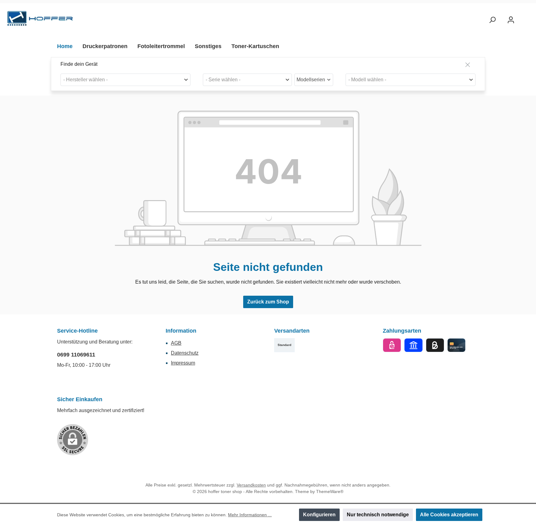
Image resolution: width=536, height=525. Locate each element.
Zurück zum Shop (268, 301)
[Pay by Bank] (413, 345)
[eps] (392, 345)
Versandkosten (251, 484)
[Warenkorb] (526, 18)
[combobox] (125, 80)
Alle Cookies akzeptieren (449, 514)
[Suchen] (492, 20)
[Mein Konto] (511, 20)
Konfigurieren (319, 514)
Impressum (183, 363)
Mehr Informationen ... (250, 514)
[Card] (456, 345)
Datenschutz (185, 353)
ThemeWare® (329, 491)
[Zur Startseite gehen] (40, 20)
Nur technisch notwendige (378, 514)
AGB (176, 343)
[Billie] (435, 345)
